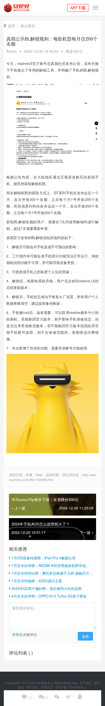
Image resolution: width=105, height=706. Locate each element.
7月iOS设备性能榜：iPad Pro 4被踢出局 (43, 557)
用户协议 (32, 687)
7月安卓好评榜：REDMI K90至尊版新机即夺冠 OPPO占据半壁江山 (48, 565)
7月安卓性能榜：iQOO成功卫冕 (36, 580)
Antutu (11, 51)
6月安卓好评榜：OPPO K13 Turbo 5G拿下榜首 (49, 596)
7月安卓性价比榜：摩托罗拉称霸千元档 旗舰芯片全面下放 (52, 573)
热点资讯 (28, 25)
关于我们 (86, 683)
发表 (85, 636)
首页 (9, 25)
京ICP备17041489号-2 (71, 687)
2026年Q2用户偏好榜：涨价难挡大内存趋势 (46, 588)
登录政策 (47, 687)
